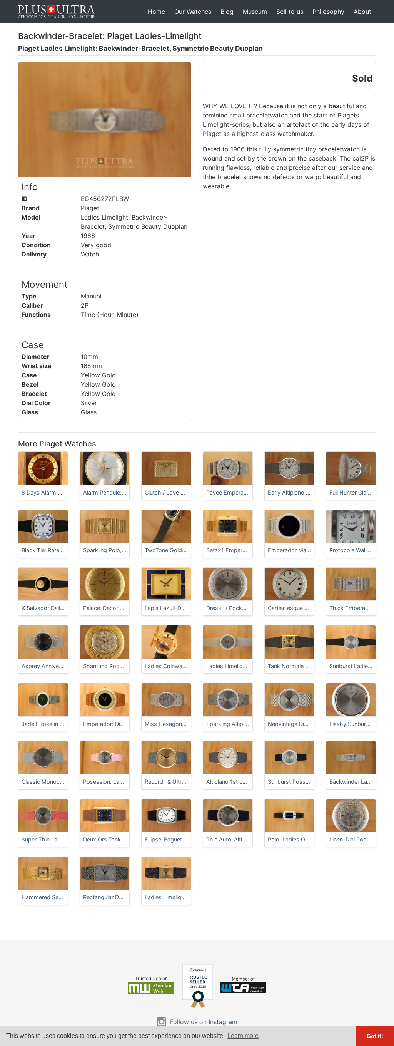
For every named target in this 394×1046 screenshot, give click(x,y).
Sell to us (289, 11)
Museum (255, 11)
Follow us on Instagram (203, 1022)
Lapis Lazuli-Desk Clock (176, 608)
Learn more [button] (243, 1036)
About (362, 11)
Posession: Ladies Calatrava (119, 781)
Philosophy (328, 11)
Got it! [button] (375, 1036)
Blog (227, 11)
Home (156, 11)
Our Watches (192, 11)
